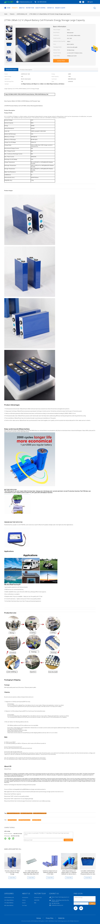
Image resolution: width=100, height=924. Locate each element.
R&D (35, 902)
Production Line (38, 897)
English (91, 2)
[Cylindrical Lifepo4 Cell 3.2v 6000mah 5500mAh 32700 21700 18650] (50, 861)
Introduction (25, 897)
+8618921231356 (17, 833)
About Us (21, 8)
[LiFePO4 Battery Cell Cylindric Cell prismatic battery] (33, 59)
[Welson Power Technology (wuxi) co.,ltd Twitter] (83, 2)
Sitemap (38, 918)
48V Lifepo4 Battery (8, 905)
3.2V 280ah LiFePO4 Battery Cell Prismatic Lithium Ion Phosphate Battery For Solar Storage (88, 873)
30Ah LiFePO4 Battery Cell (13, 813)
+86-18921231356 (41, 2)
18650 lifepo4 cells (12, 820)
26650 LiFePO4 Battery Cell (39, 813)
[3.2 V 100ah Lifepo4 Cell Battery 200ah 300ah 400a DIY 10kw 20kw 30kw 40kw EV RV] (31, 861)
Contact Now (61, 61)
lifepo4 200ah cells (37, 820)
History (24, 900)
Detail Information (11, 69)
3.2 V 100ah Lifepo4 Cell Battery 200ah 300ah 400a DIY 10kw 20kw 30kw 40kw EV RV (31, 872)
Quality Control (40, 8)
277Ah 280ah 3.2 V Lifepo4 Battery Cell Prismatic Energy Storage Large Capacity (50, 14)
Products (15, 8)
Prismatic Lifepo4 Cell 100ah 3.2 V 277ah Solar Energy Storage (12, 872)
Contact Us (50, 8)
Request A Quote (60, 8)
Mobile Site (61, 918)
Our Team (24, 905)
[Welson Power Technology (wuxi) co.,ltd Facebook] (80, 2)
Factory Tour (30, 8)
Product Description (26, 69)
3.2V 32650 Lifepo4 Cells (26, 813)
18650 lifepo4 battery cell (24, 820)
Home (8, 8)
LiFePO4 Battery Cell (9, 897)
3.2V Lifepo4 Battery (9, 900)
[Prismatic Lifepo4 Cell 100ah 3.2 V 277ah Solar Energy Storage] (12, 861)
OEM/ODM (36, 900)
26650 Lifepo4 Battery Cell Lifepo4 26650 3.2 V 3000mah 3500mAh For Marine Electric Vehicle (69, 873)
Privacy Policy (49, 918)
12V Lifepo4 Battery (8, 902)
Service (23, 902)
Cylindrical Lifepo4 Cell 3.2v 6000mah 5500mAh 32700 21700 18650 (50, 872)
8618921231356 (15, 836)
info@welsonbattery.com (25, 2)
